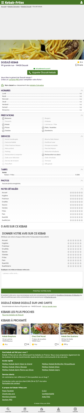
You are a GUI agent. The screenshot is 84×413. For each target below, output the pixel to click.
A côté (58, 411)
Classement (41, 411)
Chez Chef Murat (39, 336)
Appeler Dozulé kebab (44, 72)
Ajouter (75, 411)
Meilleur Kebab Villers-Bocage (14, 367)
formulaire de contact (11, 383)
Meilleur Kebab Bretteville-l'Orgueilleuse (58, 364)
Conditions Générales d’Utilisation (68, 295)
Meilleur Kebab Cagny (51, 370)
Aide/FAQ (46, 397)
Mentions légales (9, 397)
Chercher (8, 411)
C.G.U (44, 391)
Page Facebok (8, 391)
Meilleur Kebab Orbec (51, 367)
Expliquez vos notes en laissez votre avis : (15, 270)
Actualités (25, 411)
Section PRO (7, 400)
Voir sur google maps (49, 306)
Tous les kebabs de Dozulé (13, 315)
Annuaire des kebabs (15, 2)
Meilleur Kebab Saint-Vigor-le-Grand (17, 364)
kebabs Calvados (37, 85)
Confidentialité (48, 394)
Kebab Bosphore (9, 336)
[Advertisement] (42, 24)
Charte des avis (50, 297)
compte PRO (14, 80)
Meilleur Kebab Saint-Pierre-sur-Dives (17, 370)
